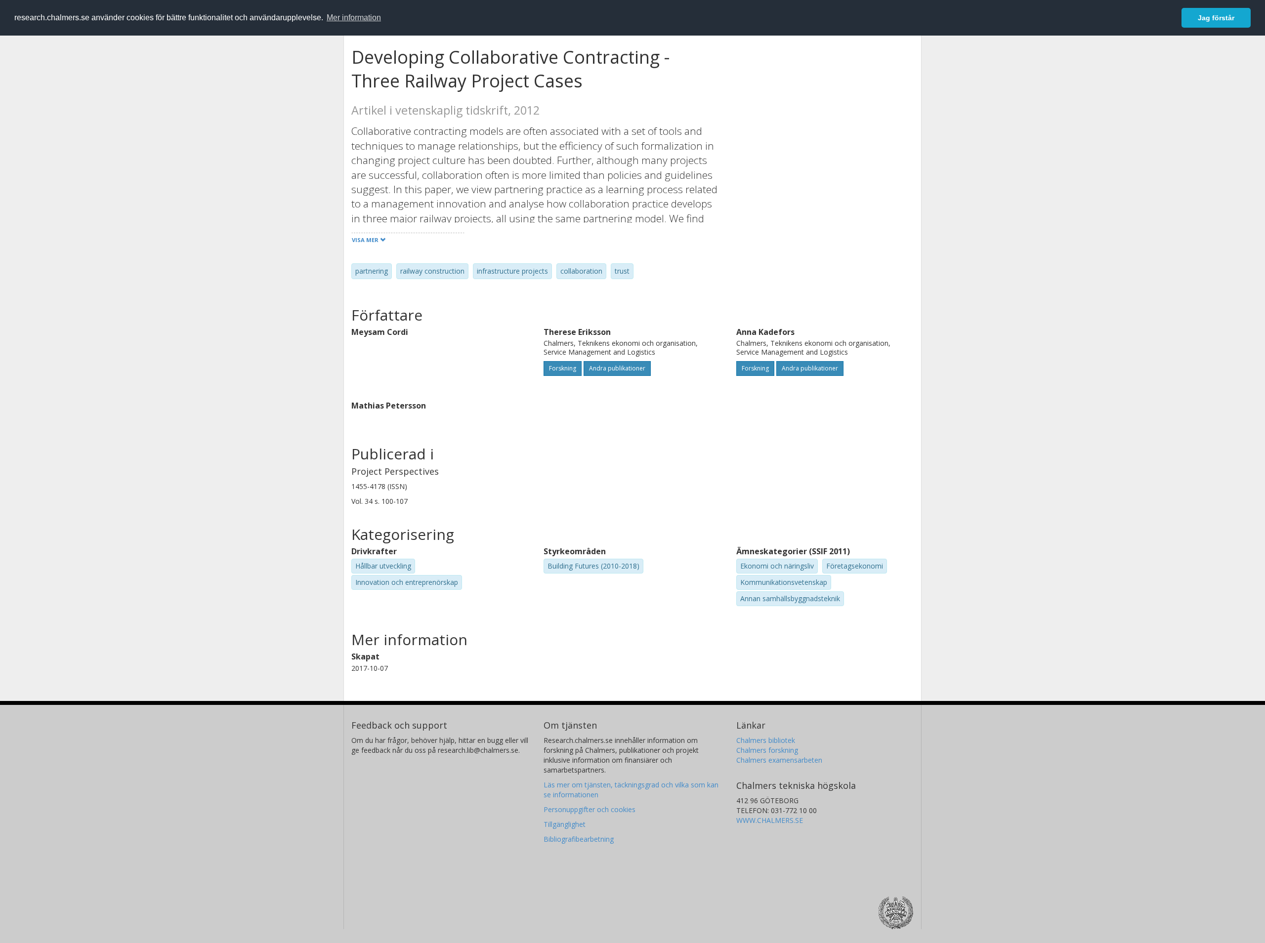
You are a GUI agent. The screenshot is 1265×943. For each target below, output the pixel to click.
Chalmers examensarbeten (779, 760)
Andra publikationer (617, 368)
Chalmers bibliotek (765, 740)
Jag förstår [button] (1216, 18)
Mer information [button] (354, 17)
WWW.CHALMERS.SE (769, 820)
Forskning (562, 368)
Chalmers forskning (767, 750)
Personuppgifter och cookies (589, 809)
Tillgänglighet (565, 824)
